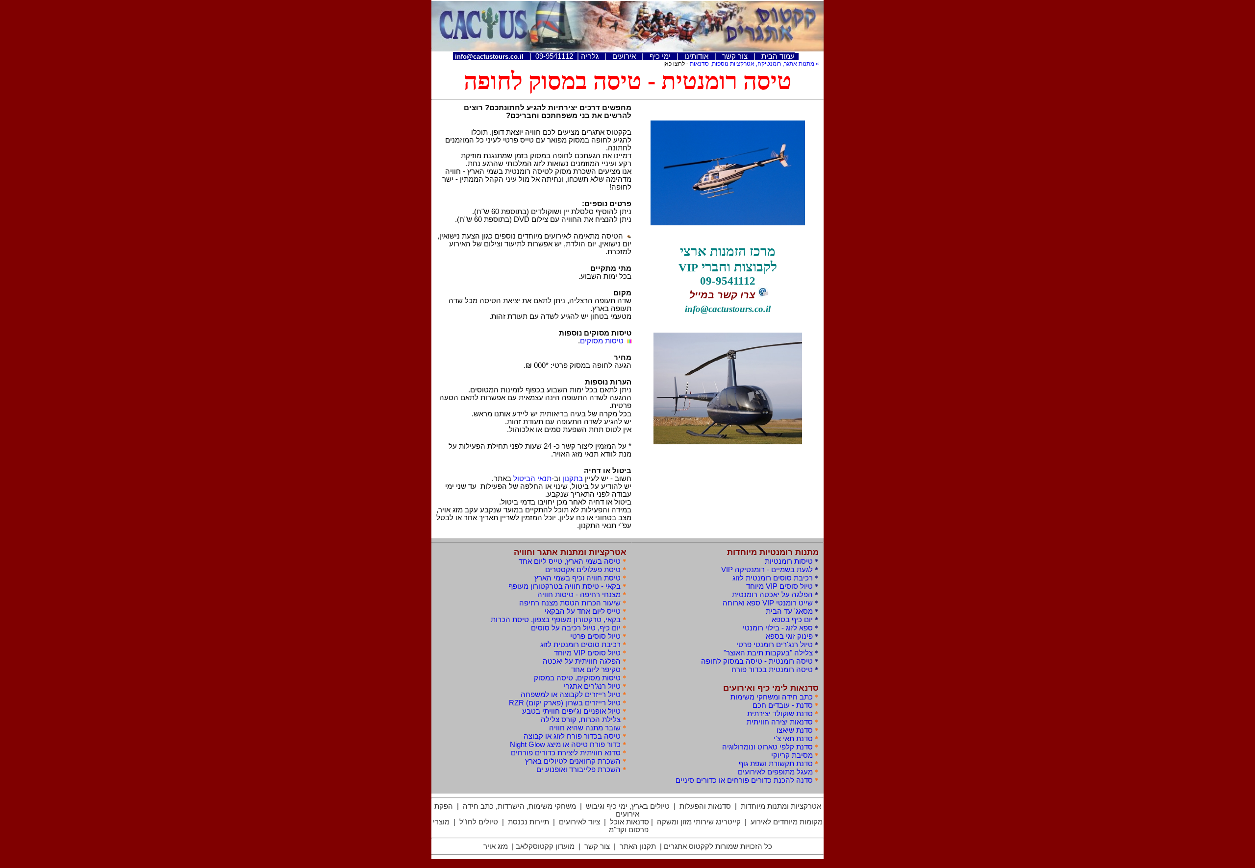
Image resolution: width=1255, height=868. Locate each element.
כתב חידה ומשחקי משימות (771, 697)
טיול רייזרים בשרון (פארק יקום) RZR (565, 703)
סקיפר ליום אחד (596, 670)
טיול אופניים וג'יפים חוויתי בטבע (571, 711)
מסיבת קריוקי (792, 755)
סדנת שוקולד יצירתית (780, 714)
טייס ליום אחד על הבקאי (583, 611)
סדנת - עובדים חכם (783, 705)
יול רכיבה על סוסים (576, 628)
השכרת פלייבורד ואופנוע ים (578, 769)
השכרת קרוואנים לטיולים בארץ (573, 761)
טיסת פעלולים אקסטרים (583, 570)
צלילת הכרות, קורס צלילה (581, 719)
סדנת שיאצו (795, 730)
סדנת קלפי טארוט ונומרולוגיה (767, 747)
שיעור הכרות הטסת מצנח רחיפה (570, 603)
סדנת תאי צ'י (793, 739)
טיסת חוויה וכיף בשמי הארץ (577, 578)
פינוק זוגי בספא (789, 636)
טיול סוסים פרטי (595, 636)
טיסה (772, 670)
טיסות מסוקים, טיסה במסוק (577, 678)
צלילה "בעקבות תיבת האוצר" (768, 653)
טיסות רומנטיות (789, 561)
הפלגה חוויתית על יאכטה (582, 661)
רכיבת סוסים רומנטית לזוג (580, 645)
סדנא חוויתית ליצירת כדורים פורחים (566, 753)
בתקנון (572, 478)
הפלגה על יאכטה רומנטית (772, 595)
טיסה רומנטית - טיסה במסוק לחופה (757, 661)
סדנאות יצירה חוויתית (780, 722)
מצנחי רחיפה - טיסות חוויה (579, 595)
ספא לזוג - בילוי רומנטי (778, 628)
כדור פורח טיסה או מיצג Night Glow (565, 744)
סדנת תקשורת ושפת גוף (776, 764)
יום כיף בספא (792, 620)
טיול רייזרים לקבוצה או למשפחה (571, 695)
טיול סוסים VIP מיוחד (587, 653)
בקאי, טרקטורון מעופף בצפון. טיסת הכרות (556, 620)
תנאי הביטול (532, 478)
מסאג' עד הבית (789, 611)
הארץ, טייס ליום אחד (570, 561)
